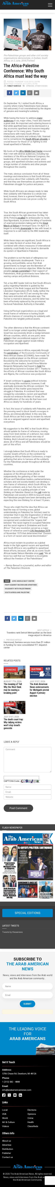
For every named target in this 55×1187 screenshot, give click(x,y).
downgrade (25, 228)
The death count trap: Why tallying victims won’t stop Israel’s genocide (13, 724)
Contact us (7, 1157)
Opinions (30, 86)
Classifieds (33, 1126)
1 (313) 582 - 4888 (11, 1081)
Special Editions (27, 913)
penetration (12, 353)
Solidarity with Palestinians (18, 589)
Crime (30, 1118)
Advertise (6, 1145)
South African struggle (36, 139)
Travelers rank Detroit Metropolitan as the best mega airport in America (29, 634)
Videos (5, 1126)
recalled (21, 218)
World (5, 1118)
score (27, 381)
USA (4, 1114)
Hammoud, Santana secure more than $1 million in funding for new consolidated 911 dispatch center (27, 645)
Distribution (7, 1149)
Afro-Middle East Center (31, 151)
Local (4, 1110)
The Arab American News (22, 1174)
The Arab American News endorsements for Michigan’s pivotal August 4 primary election (39, 690)
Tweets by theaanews (12, 932)
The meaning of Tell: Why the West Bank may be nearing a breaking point (13, 688)
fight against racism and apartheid (21, 585)
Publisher (6, 1153)
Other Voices (41, 86)
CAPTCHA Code (11, 781)
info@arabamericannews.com (16, 1090)
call (39, 492)
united (7, 338)
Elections (36, 669)
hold (39, 366)
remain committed (20, 271)
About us (6, 1141)
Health (31, 1122)
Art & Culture (8, 1122)
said (41, 553)
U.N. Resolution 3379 (40, 530)
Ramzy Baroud (14, 86)
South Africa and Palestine (17, 592)
